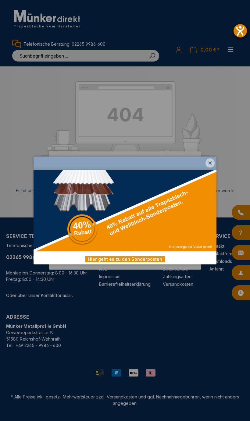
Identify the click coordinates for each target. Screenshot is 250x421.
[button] (210, 163)
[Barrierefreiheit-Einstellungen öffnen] (240, 30)
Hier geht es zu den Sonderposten (125, 259)
